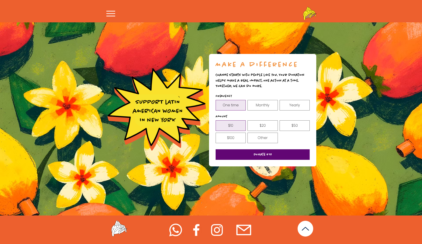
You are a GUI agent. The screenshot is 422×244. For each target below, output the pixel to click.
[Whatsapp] (176, 230)
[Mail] (243, 230)
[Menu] (112, 13)
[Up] (305, 229)
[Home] (310, 13)
